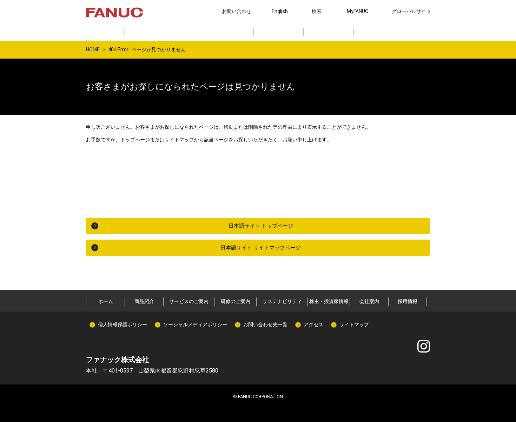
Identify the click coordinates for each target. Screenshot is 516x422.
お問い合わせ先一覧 (265, 324)
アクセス (313, 324)
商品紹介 (144, 301)
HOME (93, 49)
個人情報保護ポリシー (122, 324)
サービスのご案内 (189, 301)
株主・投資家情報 (329, 301)
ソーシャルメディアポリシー (195, 324)
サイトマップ (354, 324)
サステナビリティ (282, 301)
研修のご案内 (235, 301)
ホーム (105, 301)
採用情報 (407, 301)
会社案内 (369, 301)
